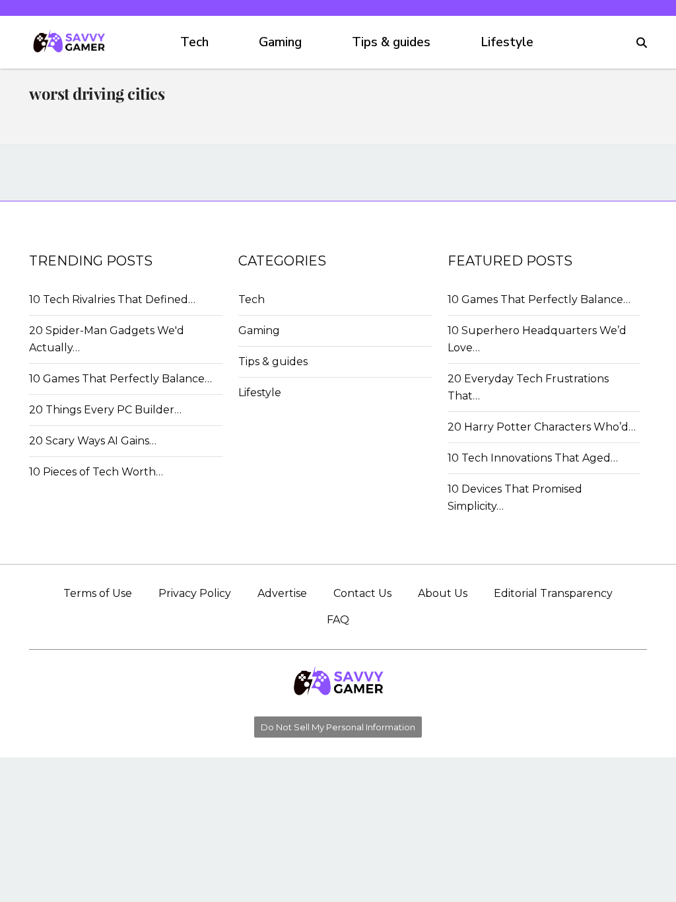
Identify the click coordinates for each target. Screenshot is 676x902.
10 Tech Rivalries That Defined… (112, 299)
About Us (442, 593)
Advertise (282, 593)
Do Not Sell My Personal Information (338, 727)
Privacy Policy (194, 593)
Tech (194, 42)
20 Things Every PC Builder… (105, 409)
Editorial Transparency (553, 593)
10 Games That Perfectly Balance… (120, 378)
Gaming (280, 42)
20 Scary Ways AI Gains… (92, 440)
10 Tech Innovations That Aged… (533, 458)
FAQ (338, 619)
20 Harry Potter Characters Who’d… (542, 427)
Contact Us (362, 593)
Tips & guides (391, 42)
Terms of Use (97, 593)
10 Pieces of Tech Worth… (96, 472)
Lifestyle (507, 42)
